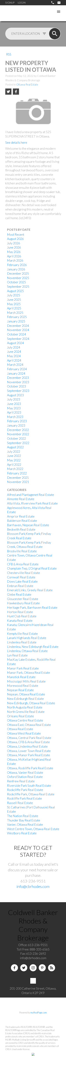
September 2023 (18, 391)
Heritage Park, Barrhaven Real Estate (32, 607)
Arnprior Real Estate (20, 516)
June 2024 (14, 351)
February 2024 (17, 369)
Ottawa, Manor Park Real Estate (28, 755)
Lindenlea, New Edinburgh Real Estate (32, 647)
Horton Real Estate (20, 612)
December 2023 (18, 378)
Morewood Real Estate (22, 685)
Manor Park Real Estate (23, 668)
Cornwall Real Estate (21, 577)
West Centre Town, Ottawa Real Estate (33, 829)
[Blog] (51, 967)
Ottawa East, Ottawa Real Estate (29, 725)
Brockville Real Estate (22, 551)
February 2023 (17, 421)
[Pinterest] (42, 967)
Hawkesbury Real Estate (23, 603)
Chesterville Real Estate (23, 573)
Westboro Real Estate (22, 833)
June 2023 (14, 404)
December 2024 (18, 326)
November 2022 (18, 434)
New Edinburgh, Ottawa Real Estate (31, 703)
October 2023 (16, 386)
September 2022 (18, 443)
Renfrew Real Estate (21, 781)
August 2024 (15, 343)
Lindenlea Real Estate (21, 642)
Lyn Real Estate (17, 655)
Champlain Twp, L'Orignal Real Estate (32, 568)
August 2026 (15, 239)
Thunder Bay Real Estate (23, 820)
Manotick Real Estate (21, 677)
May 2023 (14, 408)
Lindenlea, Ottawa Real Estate (27, 651)
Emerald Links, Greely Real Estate (30, 590)
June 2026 (14, 247)
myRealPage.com (38, 1012)
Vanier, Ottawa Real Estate (25, 824)
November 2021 (18, 482)
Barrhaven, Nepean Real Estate (28, 525)
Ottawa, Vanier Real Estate (25, 772)
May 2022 (14, 460)
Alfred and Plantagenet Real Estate (30, 495)
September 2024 (18, 339)
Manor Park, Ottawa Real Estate (28, 672)
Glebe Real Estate (19, 594)
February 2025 (17, 317)
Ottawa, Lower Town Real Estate (29, 751)
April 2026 (14, 256)
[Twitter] (23, 967)
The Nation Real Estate (22, 816)
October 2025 (16, 282)
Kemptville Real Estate (22, 633)
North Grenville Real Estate (26, 712)
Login (22, 2)
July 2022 (13, 451)
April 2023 (14, 412)
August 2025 (15, 291)
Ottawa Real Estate (27, 84)
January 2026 (16, 269)
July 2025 (13, 295)
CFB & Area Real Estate (23, 564)
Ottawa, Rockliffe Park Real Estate (30, 768)
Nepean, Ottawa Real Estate (26, 694)
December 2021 (18, 477)
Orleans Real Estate (20, 716)
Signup (9, 2)
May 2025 (14, 304)
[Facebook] (14, 967)
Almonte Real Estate (20, 499)
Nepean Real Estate (20, 690)
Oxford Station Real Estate (25, 777)
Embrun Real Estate (20, 586)
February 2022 (17, 473)
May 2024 (14, 356)
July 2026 (13, 243)
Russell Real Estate (20, 803)
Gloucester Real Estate (22, 599)
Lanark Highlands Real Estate (26, 638)
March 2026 (15, 260)
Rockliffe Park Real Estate (24, 798)
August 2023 (15, 395)
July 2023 (13, 399)
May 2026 (14, 252)
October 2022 (16, 438)
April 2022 (14, 464)
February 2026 (17, 265)
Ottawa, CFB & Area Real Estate (28, 742)
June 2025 (14, 299)
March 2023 (15, 417)
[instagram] (33, 967)
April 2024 (14, 360)
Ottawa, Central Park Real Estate (29, 738)
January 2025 (16, 321)
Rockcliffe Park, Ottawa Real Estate (30, 794)
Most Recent (15, 234)
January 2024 (16, 373)
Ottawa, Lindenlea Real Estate (27, 746)
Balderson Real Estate (22, 520)
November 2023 (18, 382)
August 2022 (15, 447)
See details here (16, 142)
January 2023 (16, 425)
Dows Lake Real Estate (22, 581)
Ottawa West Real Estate (24, 733)
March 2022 (15, 469)
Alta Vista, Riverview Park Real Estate (32, 503)
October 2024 (16, 334)
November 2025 (18, 278)
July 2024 (13, 347)
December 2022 (18, 430)
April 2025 (14, 308)
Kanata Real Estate (20, 620)
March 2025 (15, 312)
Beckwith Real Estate (21, 529)
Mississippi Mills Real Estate (26, 681)
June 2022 (14, 456)
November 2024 (18, 330)
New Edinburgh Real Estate (25, 699)
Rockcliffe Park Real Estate (25, 790)
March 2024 (15, 364)
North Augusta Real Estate (24, 707)
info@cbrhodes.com (33, 886)
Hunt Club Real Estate (21, 616)
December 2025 (18, 273)
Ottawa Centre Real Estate (25, 720)
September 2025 (18, 286)
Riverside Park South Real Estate (29, 785)
